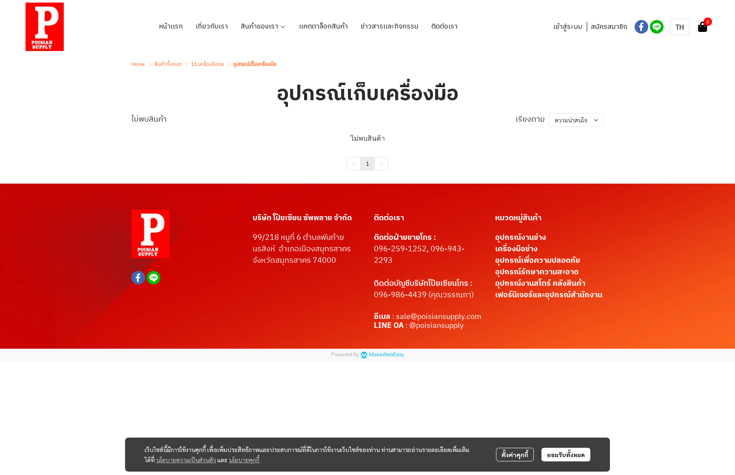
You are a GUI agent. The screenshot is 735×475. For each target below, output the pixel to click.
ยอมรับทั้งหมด (566, 454)
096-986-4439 (400, 295)
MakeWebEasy (386, 354)
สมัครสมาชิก (609, 27)
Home (138, 64)
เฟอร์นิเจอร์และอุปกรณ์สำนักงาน (548, 295)
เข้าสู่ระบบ (567, 27)
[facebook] (641, 27)
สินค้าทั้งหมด (168, 64)
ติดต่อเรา (389, 218)
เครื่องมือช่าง (516, 249)
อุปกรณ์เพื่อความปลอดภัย (537, 260)
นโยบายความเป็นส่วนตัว (186, 460)
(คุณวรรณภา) (450, 295)
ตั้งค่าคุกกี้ (514, 454)
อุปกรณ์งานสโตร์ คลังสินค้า (540, 283)
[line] (657, 27)
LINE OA (389, 325)
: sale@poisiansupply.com (436, 316)
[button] (679, 27)
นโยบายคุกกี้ (244, 460)
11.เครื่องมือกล (207, 64)
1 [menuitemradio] (367, 163)
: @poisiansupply (434, 325)
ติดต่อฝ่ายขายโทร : (405, 237)
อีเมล (383, 316)
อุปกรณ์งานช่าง (520, 237)
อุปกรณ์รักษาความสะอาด (536, 272)
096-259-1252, (402, 249)
